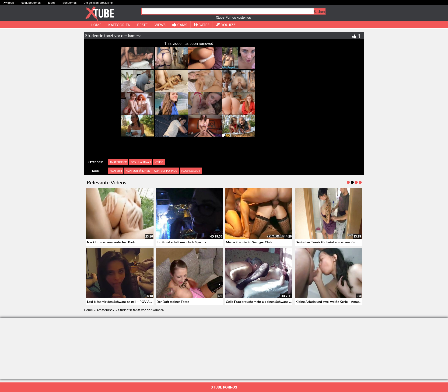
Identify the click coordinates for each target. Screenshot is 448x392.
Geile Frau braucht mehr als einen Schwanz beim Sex (264, 302)
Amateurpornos (165, 170)
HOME (96, 25)
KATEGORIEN (119, 25)
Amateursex (118, 162)
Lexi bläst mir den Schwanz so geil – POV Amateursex (126, 302)
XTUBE (159, 162)
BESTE (142, 25)
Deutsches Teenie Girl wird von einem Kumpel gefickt (333, 242)
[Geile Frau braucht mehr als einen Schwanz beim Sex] (258, 273)
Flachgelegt (190, 170)
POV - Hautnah (141, 162)
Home (88, 310)
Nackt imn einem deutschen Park (111, 242)
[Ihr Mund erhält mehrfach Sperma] (189, 213)
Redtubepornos (31, 2)
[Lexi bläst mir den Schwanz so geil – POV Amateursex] (120, 273)
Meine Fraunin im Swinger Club (249, 242)
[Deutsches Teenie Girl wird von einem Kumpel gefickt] (328, 213)
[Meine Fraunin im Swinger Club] (258, 213)
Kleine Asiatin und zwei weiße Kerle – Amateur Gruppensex (338, 302)
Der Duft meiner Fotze (173, 302)
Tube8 (52, 2)
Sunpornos (70, 2)
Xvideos (9, 2)
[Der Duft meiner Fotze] (189, 273)
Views (159, 25)
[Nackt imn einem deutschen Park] (120, 213)
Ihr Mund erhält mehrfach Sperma (181, 242)
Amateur (116, 170)
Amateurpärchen (138, 170)
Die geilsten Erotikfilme (98, 2)
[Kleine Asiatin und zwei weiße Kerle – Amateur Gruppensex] (328, 273)
